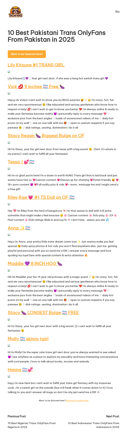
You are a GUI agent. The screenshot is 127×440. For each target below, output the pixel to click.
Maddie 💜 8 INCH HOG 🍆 (35, 263)
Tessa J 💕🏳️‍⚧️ (21, 161)
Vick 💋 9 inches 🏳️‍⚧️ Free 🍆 (36, 86)
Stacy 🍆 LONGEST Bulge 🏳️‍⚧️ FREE (43, 312)
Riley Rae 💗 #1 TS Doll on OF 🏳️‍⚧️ (41, 197)
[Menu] (117, 11)
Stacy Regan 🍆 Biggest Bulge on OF (46, 135)
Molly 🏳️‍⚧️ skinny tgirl (28, 338)
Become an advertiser (77, 400)
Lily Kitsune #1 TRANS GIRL (36, 65)
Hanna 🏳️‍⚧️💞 (20, 369)
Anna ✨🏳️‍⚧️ (19, 228)
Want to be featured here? (27, 54)
